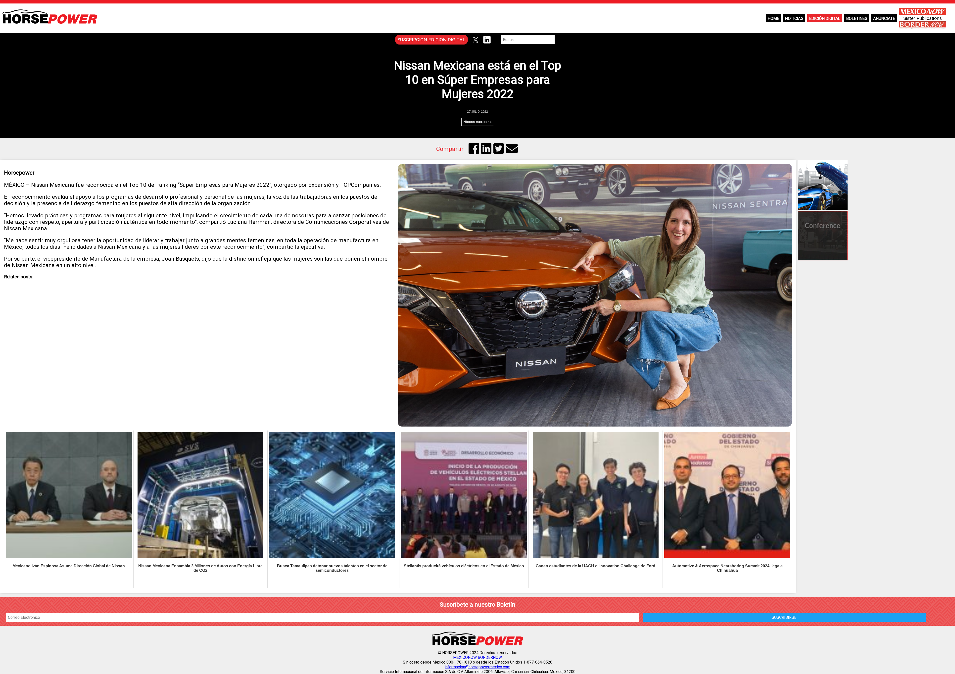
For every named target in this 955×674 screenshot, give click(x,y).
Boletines (856, 18)
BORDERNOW (490, 657)
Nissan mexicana (478, 122)
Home (773, 18)
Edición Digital (824, 18)
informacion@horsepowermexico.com (477, 667)
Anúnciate (884, 18)
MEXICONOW (465, 657)
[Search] (558, 39)
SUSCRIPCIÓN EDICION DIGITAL (431, 40)
